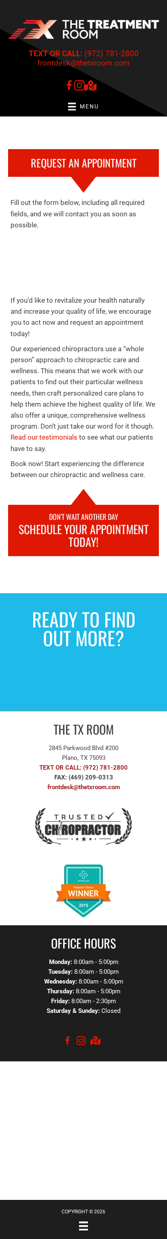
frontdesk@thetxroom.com (83, 63)
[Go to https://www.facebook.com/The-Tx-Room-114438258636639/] (69, 86)
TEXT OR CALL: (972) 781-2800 (83, 767)
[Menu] (83, 1225)
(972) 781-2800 (84, 53)
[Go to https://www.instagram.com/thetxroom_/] (79, 86)
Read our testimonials (44, 437)
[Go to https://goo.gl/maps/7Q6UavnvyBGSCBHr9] (90, 86)
